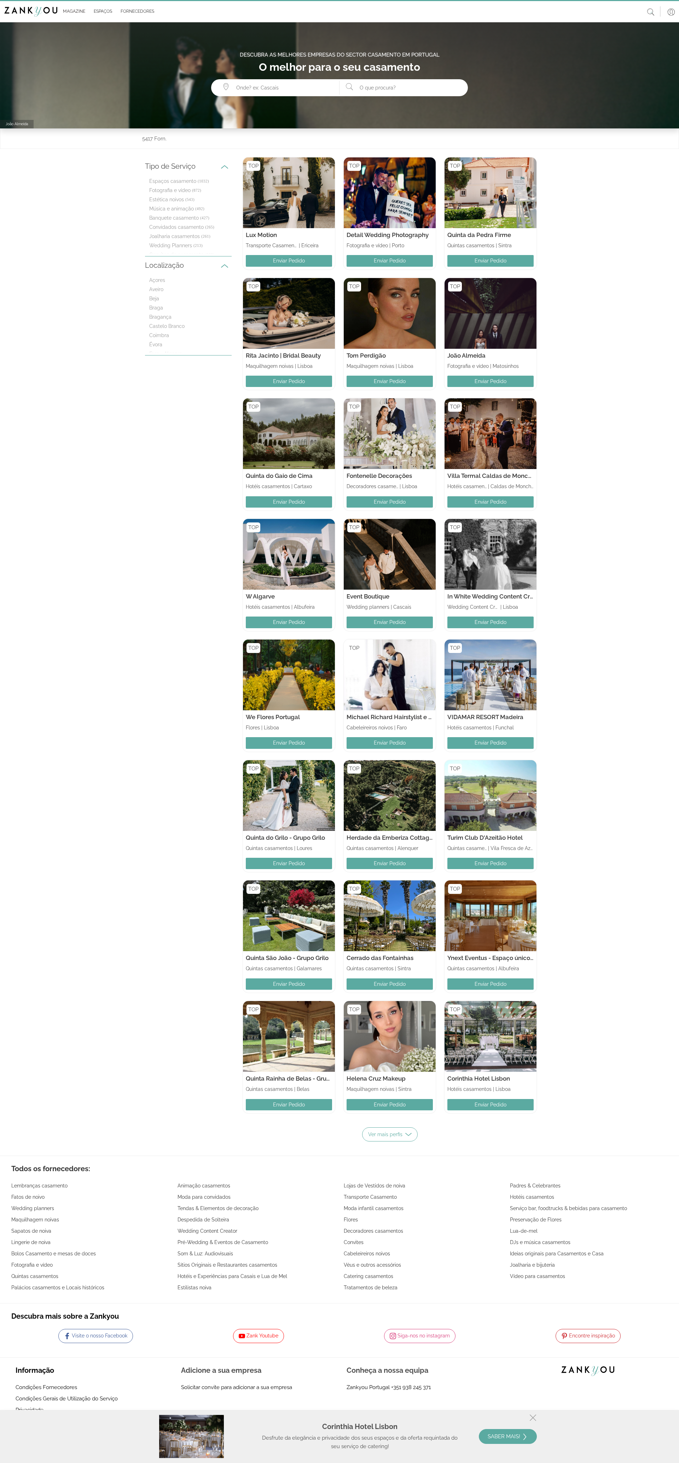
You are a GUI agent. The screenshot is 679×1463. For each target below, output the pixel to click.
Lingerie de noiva (31, 1242)
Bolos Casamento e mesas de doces (53, 1253)
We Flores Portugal (273, 717)
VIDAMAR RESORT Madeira (485, 717)
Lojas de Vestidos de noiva (374, 1186)
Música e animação (171, 209)
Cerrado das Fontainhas (380, 957)
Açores (157, 280)
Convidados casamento (176, 227)
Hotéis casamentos (532, 1197)
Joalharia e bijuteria (532, 1265)
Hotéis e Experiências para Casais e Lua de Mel (232, 1276)
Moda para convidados (204, 1197)
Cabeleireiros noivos (367, 1253)
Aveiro (156, 289)
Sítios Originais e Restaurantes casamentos (227, 1265)
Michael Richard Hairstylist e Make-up (400, 717)
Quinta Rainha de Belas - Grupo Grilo (297, 1078)
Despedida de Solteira (203, 1219)
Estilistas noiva (194, 1287)
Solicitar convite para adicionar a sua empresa (236, 1387)
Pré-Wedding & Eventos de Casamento (223, 1242)
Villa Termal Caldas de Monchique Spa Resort (511, 475)
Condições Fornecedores (46, 1387)
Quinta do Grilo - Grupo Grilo (285, 837)
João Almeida (466, 355)
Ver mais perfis (385, 1134)
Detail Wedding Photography (388, 234)
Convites (354, 1242)
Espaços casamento (172, 181)
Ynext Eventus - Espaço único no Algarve (504, 957)
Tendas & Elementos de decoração (218, 1208)
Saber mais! (505, 1436)
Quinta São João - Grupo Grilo (287, 957)
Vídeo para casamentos (537, 1276)
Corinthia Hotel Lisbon (478, 1078)
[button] (72, 11)
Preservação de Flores (536, 1219)
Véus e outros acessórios (372, 1265)
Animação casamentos (204, 1186)
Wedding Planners (170, 245)
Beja (154, 298)
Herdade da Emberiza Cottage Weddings (405, 837)
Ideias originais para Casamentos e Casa (557, 1253)
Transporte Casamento (370, 1197)
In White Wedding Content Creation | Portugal (511, 596)
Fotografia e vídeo (170, 190)
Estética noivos (166, 199)
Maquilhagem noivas (35, 1219)
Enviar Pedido (289, 261)
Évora (155, 344)
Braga (156, 308)
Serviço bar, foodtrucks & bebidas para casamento (568, 1208)
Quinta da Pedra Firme (479, 234)
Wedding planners (32, 1208)
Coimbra (159, 335)
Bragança (160, 317)
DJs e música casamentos (540, 1242)
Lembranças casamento (39, 1186)
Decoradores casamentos (373, 1231)
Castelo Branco (167, 326)
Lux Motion (261, 234)
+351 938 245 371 (411, 1387)
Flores (351, 1219)
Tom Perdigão (366, 355)
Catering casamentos (368, 1276)
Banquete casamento (174, 218)
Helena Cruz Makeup (376, 1078)
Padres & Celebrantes (535, 1186)
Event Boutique (368, 596)
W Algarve (260, 596)
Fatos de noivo (28, 1197)
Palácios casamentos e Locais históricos (57, 1287)
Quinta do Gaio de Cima (279, 475)
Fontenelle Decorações (379, 475)
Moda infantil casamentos (374, 1208)
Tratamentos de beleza (370, 1287)
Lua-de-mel (524, 1231)
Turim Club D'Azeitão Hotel (485, 837)
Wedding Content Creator (207, 1231)
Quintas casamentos (34, 1276)
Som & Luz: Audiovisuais (205, 1253)
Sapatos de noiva (31, 1231)
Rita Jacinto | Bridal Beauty (283, 355)
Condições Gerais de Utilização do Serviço (67, 1398)
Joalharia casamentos (174, 236)
